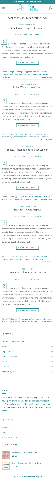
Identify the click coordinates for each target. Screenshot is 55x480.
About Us (6, 427)
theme (34, 74)
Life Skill (5, 366)
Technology (30, 25)
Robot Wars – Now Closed (27, 87)
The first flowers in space (27, 209)
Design (22, 25)
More (4, 346)
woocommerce (42, 74)
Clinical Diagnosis (10, 356)
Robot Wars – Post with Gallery (27, 27)
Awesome (43, 72)
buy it (11, 74)
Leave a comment (47, 77)
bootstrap (5, 74)
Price (4, 361)
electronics (27, 74)
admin (38, 35)
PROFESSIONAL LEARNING (15, 341)
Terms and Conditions (11, 437)
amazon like (34, 72)
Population (7, 351)
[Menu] (3, 8)
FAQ (4, 432)
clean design (18, 74)
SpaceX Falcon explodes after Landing (27, 149)
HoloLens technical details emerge (27, 272)
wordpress (6, 77)
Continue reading (27, 63)
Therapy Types (8, 371)
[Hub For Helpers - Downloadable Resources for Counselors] (27, 8)
